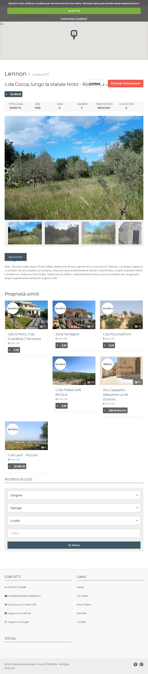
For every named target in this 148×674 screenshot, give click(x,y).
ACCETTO (74, 11)
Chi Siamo (82, 596)
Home (80, 587)
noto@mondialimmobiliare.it (24, 596)
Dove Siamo (84, 604)
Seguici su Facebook (19, 613)
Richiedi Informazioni (125, 83)
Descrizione (16, 257)
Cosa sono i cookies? (74, 18)
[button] (74, 35)
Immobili (82, 613)
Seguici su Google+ (19, 622)
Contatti (81, 622)
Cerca (75, 545)
